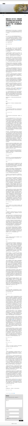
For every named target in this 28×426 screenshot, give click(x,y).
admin (10, 393)
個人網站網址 (7, 416)
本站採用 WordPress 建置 (14, 423)
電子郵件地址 (7, 413)
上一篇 (3, 15)
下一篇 (25, 15)
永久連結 (14, 393)
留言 (7, 400)
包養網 (19, 88)
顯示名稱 (7, 409)
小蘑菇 (3, 3)
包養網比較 (18, 40)
